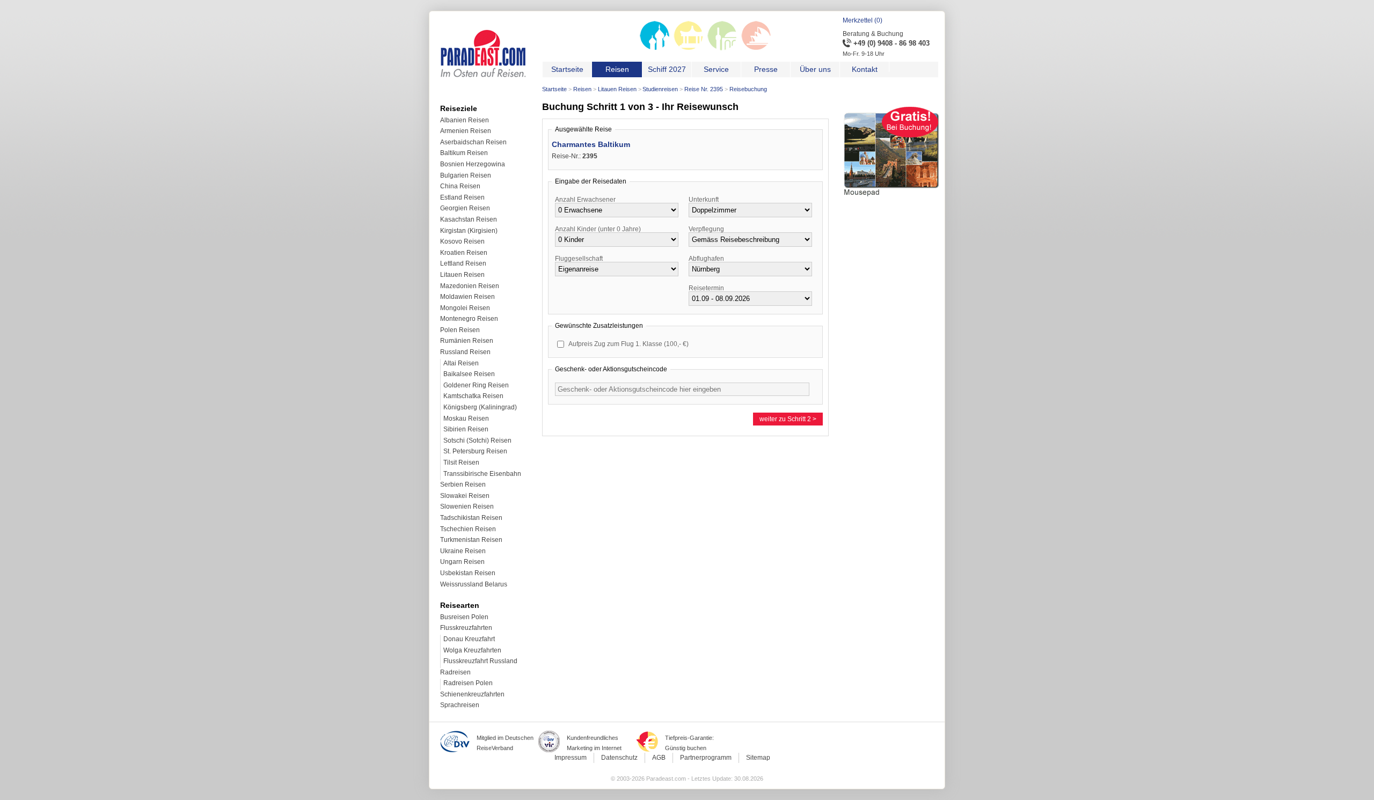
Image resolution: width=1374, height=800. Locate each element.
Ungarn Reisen (462, 562)
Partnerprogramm (706, 757)
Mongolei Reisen (465, 308)
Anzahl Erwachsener (585, 199)
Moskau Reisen (466, 418)
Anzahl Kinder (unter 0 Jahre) (598, 229)
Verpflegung (706, 229)
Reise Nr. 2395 (703, 89)
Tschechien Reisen (468, 529)
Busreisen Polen (464, 617)
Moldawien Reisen (467, 296)
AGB (659, 757)
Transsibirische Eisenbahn (482, 474)
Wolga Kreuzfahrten (472, 650)
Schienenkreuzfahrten (472, 694)
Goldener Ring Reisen (476, 385)
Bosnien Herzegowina (472, 164)
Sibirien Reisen (465, 429)
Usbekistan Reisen (467, 573)
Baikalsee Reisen (469, 374)
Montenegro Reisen (469, 318)
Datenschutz (619, 757)
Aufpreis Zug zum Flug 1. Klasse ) (628, 344)
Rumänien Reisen (466, 340)
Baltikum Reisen (464, 153)
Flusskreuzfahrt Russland (480, 661)
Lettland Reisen (463, 263)
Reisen (582, 89)
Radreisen (455, 672)
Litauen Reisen (617, 89)
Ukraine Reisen (463, 551)
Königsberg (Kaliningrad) (480, 407)
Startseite (554, 89)
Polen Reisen (460, 330)
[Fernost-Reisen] (688, 48)
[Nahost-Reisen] (722, 48)
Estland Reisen (462, 197)
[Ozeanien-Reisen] (756, 48)
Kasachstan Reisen (468, 219)
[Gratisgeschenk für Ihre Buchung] (891, 198)
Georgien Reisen (465, 208)
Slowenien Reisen (467, 506)
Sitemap (758, 757)
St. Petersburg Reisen (475, 451)
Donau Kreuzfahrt (469, 639)
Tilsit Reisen (461, 462)
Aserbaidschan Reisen (473, 142)
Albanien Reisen (464, 120)
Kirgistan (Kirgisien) (469, 230)
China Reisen (460, 186)
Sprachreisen (459, 705)
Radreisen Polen (468, 683)
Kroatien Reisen (463, 252)
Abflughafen (706, 258)
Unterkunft (704, 199)
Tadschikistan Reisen (471, 518)
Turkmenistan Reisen (471, 540)
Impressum (570, 757)
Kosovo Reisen (462, 241)
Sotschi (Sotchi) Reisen (477, 440)
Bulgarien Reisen (465, 175)
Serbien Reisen (463, 484)
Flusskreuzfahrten (466, 628)
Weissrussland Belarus (473, 584)
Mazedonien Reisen (469, 286)
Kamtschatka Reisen (473, 396)
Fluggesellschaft (579, 258)
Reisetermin (706, 288)
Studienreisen (660, 89)
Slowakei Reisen (464, 496)
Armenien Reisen (465, 131)
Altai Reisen (461, 363)
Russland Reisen (465, 352)
